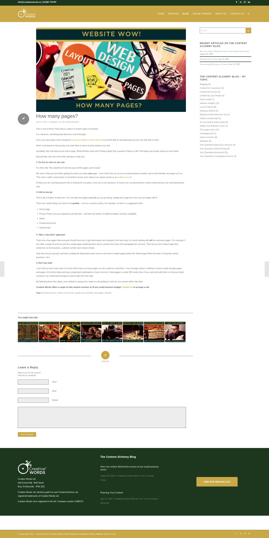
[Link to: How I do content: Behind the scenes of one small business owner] (70, 332)
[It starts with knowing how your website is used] (2, 269)
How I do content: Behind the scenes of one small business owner (224, 51)
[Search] (248, 13)
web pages (99, 293)
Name (54, 382)
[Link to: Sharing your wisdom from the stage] (133, 332)
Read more (159, 473)
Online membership (209, 118)
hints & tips (69, 293)
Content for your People (210, 95)
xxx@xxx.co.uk (124, 177)
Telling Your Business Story (212, 126)
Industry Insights (207, 103)
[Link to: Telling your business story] (154, 332)
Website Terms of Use (106, 534)
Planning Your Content (208, 59)
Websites (54, 122)
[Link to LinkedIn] (249, 2)
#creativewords (48, 293)
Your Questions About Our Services (216, 145)
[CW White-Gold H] (27, 13)
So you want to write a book (212, 122)
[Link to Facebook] (236, 2)
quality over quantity (84, 293)
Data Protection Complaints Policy (79, 534)
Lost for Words (206, 107)
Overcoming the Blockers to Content (214, 64)
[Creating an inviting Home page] (267, 269)
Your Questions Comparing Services (216, 156)
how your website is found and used (87, 140)
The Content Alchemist (70, 122)
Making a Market (207, 111)
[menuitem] (161, 13)
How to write (205, 99)
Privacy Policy (57, 534)
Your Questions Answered (212, 152)
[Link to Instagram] (245, 2)
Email (54, 391)
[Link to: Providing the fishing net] (49, 332)
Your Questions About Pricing (213, 148)
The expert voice (207, 129)
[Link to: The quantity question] (28, 332)
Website (55, 400)
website (108, 293)
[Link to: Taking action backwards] (175, 332)
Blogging (204, 84)
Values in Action (207, 137)
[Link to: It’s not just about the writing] (112, 332)
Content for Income (208, 92)
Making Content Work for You (213, 114)
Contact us (127, 287)
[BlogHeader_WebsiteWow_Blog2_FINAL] (111, 70)
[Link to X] (241, 2)
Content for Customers (210, 88)
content (60, 293)
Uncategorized (206, 133)
